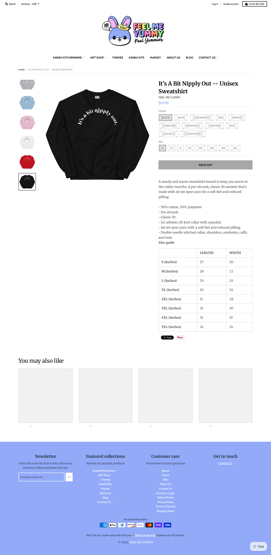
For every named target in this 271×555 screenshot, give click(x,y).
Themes (105, 479)
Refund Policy (165, 497)
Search (165, 470)
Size (161, 141)
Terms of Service (165, 506)
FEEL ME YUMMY (170, 97)
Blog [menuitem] (189, 57)
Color (162, 111)
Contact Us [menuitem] (207, 57)
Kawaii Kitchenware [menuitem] (67, 57)
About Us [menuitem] (173, 57)
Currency (25, 3)
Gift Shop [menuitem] (97, 57)
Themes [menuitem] (117, 57)
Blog (105, 497)
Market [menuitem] (155, 57)
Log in (215, 3)
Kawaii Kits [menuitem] (136, 57)
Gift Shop (104, 475)
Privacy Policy (166, 502)
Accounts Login (165, 493)
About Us (105, 493)
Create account (230, 3)
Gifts (165, 479)
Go (69, 476)
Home (21, 69)
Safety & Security (145, 535)
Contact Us (104, 502)
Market (105, 488)
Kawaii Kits (105, 484)
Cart (256, 3)
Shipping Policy (166, 511)
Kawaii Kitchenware (104, 470)
